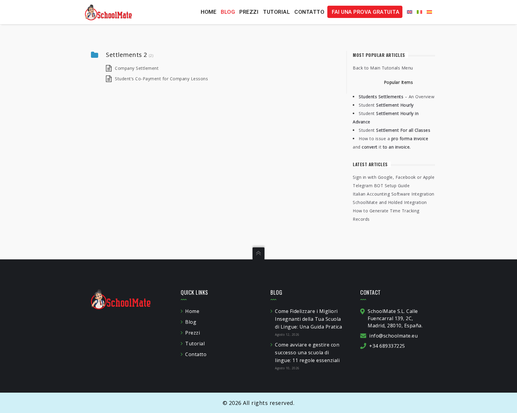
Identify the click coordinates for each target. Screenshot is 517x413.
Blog (228, 12)
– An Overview (396, 96)
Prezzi (248, 12)
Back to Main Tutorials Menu (383, 68)
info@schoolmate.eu (393, 335)
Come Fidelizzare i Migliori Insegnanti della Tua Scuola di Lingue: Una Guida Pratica (308, 319)
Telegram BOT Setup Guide (381, 185)
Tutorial (276, 12)
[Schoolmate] (108, 12)
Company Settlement (137, 68)
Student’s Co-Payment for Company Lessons (161, 78)
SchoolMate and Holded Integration (390, 202)
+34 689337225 (387, 346)
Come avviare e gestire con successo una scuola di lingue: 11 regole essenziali (307, 352)
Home (208, 12)
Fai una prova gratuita (365, 12)
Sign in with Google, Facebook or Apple (393, 177)
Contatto (309, 12)
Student (386, 105)
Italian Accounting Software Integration (393, 194)
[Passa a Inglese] (407, 12)
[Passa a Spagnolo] (427, 12)
